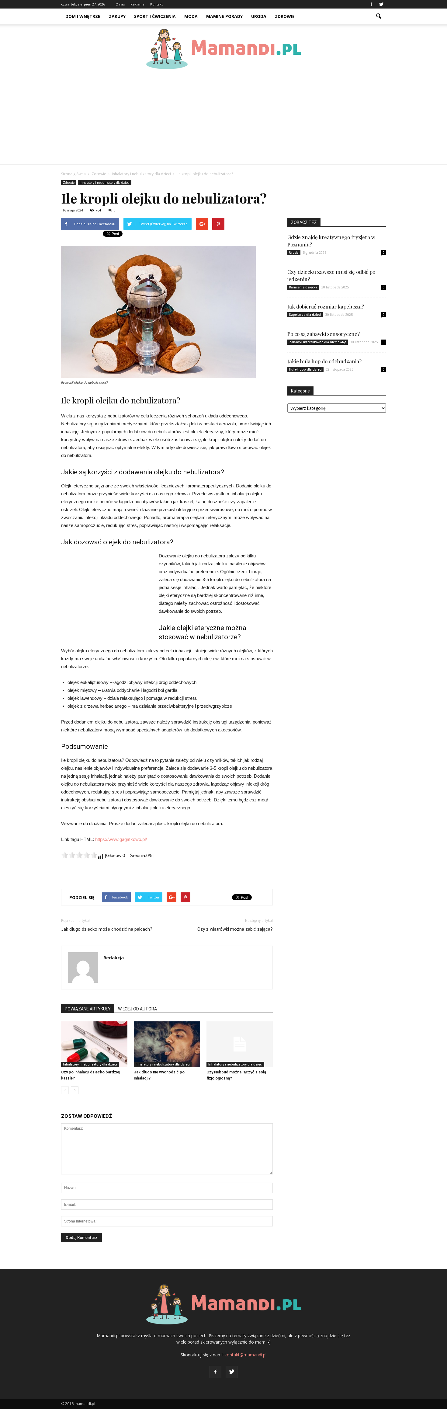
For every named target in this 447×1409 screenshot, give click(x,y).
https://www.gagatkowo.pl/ (121, 839)
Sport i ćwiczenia (155, 16)
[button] (378, 16)
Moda (191, 16)
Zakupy (117, 16)
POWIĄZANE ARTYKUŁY (88, 1008)
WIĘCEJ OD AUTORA (137, 1008)
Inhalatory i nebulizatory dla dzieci (105, 182)
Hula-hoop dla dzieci (305, 369)
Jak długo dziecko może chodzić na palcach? (106, 929)
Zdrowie (285, 16)
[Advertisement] (223, 118)
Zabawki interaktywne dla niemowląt (317, 342)
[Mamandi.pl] (223, 49)
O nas (120, 4)
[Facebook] (371, 4)
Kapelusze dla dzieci (305, 314)
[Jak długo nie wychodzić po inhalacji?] (167, 1044)
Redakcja (113, 957)
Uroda (258, 16)
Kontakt (156, 4)
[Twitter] (381, 4)
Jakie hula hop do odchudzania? (324, 361)
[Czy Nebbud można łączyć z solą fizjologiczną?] (239, 1044)
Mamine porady (224, 16)
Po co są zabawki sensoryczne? (323, 333)
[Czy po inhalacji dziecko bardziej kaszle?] (94, 1044)
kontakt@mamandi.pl (245, 1355)
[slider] (79, 855)
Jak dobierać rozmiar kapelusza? (325, 306)
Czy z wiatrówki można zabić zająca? (235, 929)
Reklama (137, 4)
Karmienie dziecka (303, 287)
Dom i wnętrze (82, 16)
